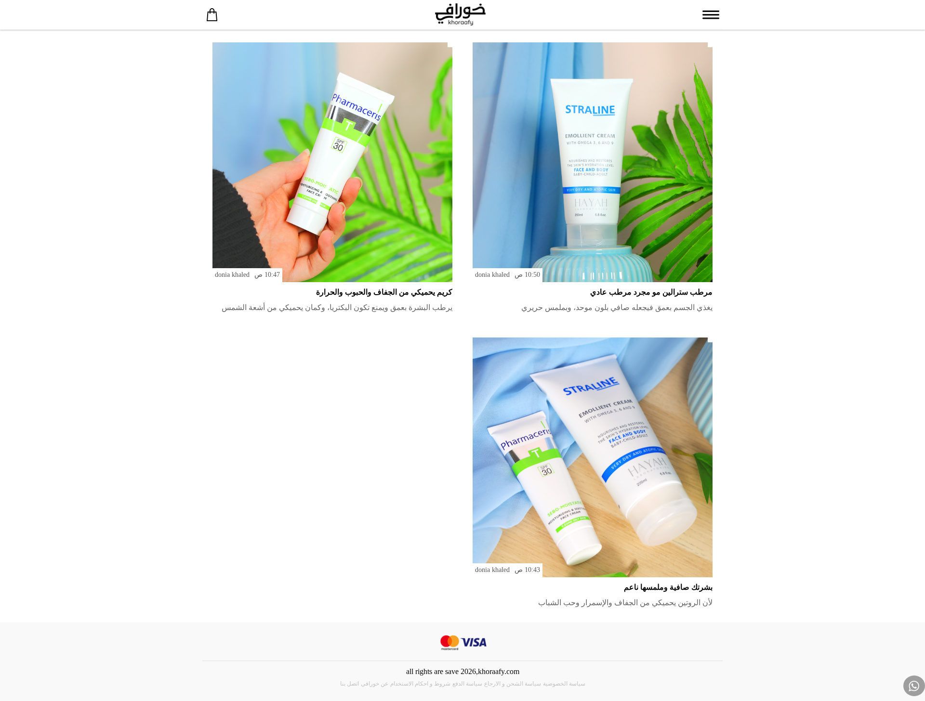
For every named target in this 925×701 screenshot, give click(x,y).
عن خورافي (374, 683)
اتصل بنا (349, 683)
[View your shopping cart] (212, 14)
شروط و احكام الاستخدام (420, 683)
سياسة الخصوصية (564, 683)
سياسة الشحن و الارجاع (512, 683)
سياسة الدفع (467, 683)
